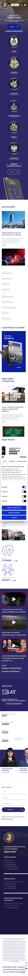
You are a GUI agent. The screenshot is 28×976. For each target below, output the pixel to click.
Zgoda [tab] (4, 461)
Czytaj (12, 171)
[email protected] (15, 961)
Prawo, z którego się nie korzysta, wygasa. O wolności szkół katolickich (13, 409)
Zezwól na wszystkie (14, 507)
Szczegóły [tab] (12, 461)
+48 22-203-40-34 (11, 866)
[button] (14, 599)
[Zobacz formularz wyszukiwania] (21, 5)
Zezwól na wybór (14, 512)
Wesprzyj (15, 4)
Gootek (22, 972)
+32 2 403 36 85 (10, 888)
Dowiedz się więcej (7, 819)
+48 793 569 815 (11, 864)
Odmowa (14, 517)
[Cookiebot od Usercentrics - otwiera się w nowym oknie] (20, 457)
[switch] (24, 492)
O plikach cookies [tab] (21, 461)
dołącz (12, 26)
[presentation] (9, 757)
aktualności (8, 207)
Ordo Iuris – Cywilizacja (8, 380)
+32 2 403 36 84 (11, 886)
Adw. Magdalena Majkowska (7, 769)
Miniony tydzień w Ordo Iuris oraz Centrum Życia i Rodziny (11, 234)
